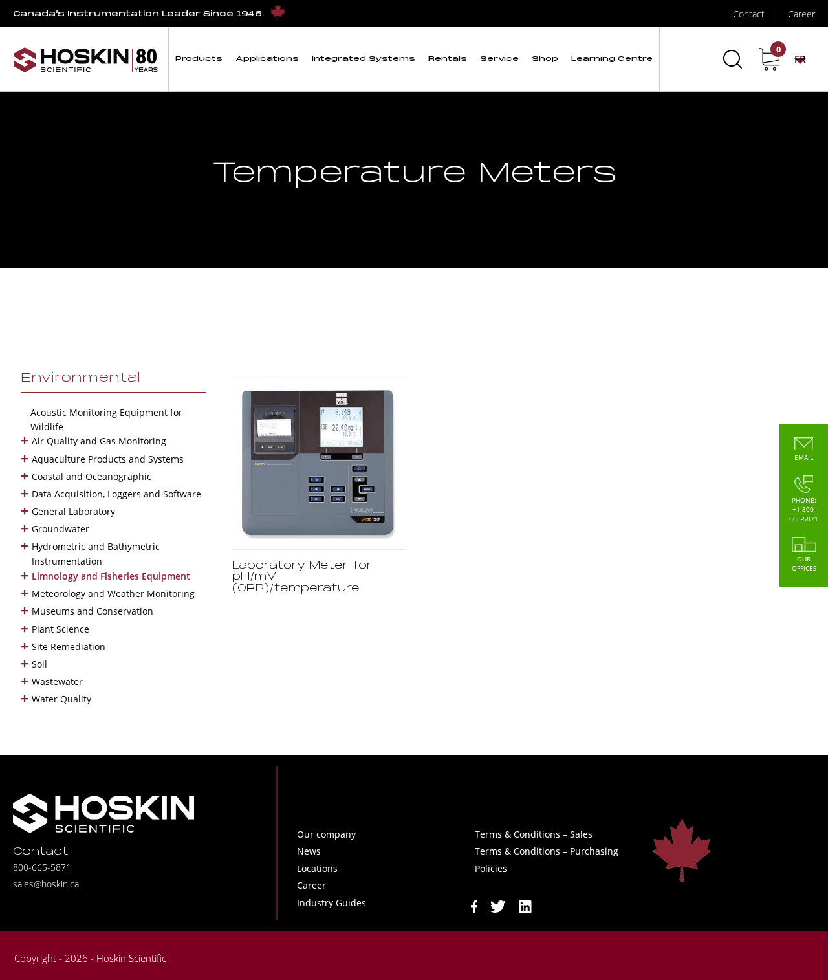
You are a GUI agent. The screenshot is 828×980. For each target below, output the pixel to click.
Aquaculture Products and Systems (108, 459)
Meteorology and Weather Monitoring (113, 593)
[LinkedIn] (525, 905)
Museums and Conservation (92, 611)
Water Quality (61, 699)
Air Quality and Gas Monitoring (99, 441)
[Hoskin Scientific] (85, 59)
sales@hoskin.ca (46, 884)
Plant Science (60, 629)
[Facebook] (474, 905)
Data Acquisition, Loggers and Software (116, 494)
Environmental (80, 378)
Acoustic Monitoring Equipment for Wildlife (106, 419)
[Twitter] (498, 905)
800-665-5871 (42, 867)
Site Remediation (68, 646)
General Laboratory (73, 511)
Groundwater (60, 529)
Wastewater (57, 681)
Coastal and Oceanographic (91, 476)
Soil (39, 664)
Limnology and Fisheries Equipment (111, 576)
